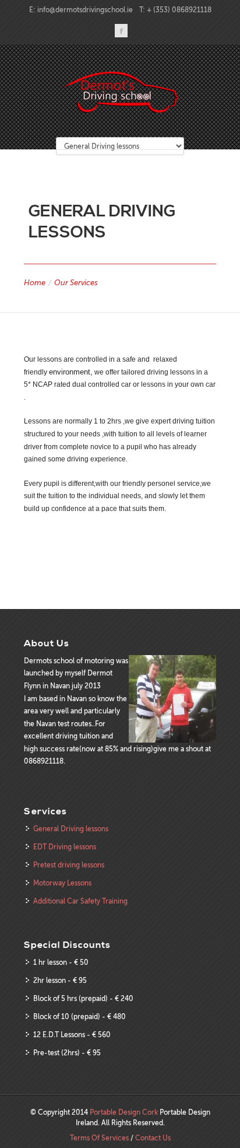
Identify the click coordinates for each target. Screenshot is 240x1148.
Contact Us (153, 1138)
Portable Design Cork (124, 1112)
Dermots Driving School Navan (120, 92)
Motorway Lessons (62, 883)
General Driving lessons (70, 829)
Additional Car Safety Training (80, 901)
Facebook (121, 30)
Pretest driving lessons (68, 865)
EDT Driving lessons (64, 847)
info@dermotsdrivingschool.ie (85, 10)
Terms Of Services (99, 1138)
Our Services (76, 282)
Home (34, 282)
